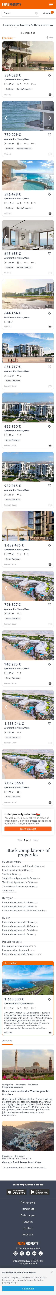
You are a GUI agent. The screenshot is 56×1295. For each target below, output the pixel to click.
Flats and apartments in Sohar (17, 934)
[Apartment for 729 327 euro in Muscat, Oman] (28, 599)
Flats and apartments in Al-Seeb (18, 926)
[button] (9, 37)
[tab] (8, 1042)
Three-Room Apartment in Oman (18, 886)
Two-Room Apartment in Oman (18, 882)
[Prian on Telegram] (28, 1253)
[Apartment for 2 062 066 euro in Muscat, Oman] (28, 777)
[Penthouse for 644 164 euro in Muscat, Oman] (28, 304)
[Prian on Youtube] (34, 1253)
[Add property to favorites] (50, 75)
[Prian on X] (22, 1253)
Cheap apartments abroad (15, 945)
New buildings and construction (17, 1158)
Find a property (28, 1202)
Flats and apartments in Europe (18, 954)
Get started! (28, 1288)
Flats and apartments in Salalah (18, 930)
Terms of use (28, 1208)
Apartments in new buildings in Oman (21, 865)
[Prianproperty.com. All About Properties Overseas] (11, 4)
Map (51, 37)
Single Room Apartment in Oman (19, 878)
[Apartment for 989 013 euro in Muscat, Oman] (28, 480)
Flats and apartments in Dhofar (18, 906)
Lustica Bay (8, 1032)
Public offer (28, 1234)
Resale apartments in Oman (16, 870)
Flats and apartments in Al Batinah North (23, 910)
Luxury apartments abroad (15, 950)
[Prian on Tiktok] (41, 1253)
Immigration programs (12, 1087)
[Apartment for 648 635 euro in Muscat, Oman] (28, 248)
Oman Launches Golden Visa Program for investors (25, 1093)
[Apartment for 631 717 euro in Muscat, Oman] (28, 361)
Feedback (28, 1228)
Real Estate (33, 1085)
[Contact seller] (50, 94)
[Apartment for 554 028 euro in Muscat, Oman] (28, 69)
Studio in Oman (10, 874)
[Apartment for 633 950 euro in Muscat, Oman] (28, 421)
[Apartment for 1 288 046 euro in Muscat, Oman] (28, 718)
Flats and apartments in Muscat (18, 902)
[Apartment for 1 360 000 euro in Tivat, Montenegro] (28, 1000)
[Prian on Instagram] (15, 1253)
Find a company (28, 1215)
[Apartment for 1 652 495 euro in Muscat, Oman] (28, 539)
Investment (21, 1085)
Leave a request (28, 828)
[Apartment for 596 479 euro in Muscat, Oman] (28, 188)
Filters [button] (49, 13)
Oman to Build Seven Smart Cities (22, 1162)
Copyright (28, 1221)
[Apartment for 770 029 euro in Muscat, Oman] (28, 129)
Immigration (7, 1085)
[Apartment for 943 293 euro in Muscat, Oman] (28, 658)
